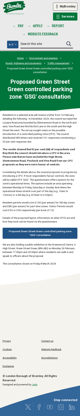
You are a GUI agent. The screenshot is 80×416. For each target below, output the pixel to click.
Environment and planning (43, 58)
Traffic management (58, 63)
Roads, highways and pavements (23, 63)
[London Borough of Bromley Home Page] (14, 8)
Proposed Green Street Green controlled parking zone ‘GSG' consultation (40, 233)
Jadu (34, 384)
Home (20, 58)
